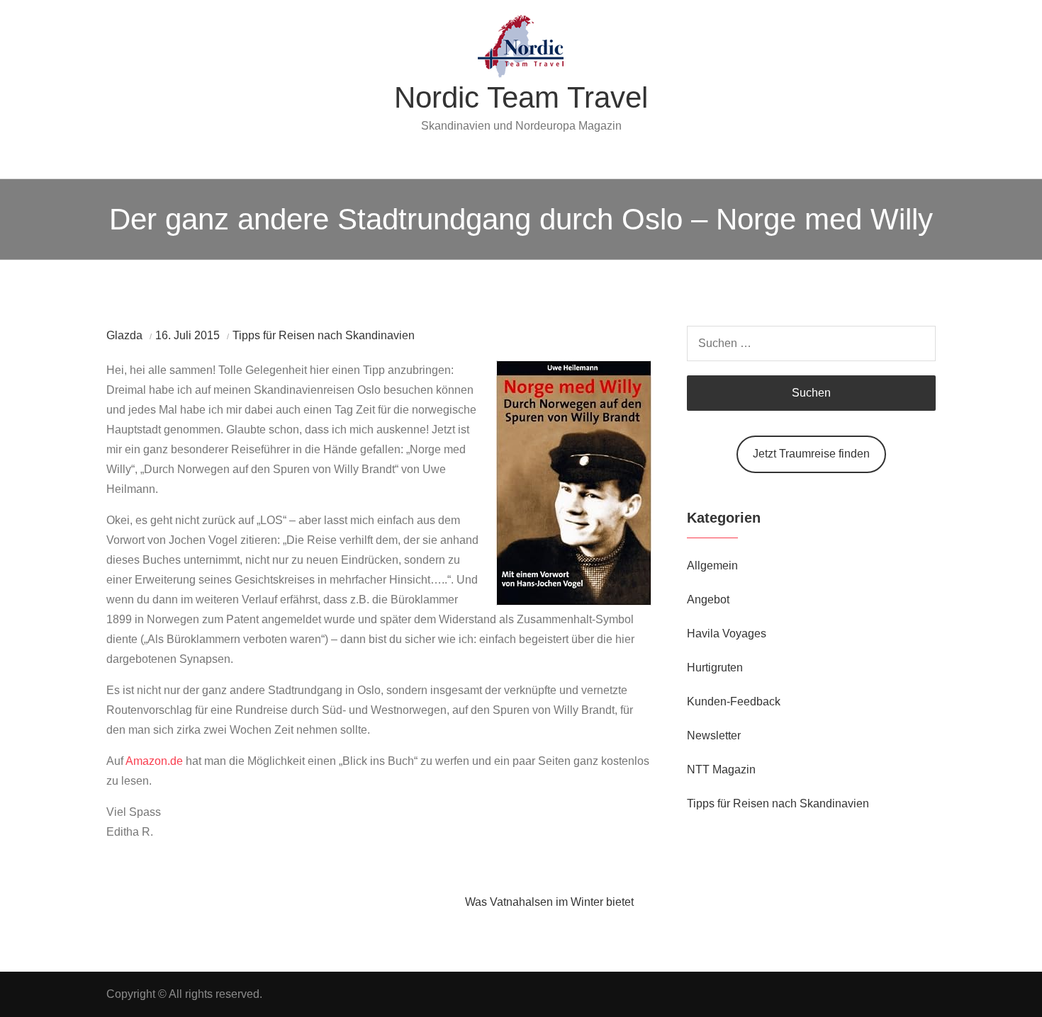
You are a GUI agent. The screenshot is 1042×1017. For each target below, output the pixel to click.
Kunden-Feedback (733, 701)
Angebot (708, 599)
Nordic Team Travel (521, 97)
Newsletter (714, 735)
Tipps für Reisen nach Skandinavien (324, 335)
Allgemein (712, 565)
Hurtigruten (715, 667)
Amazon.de (154, 761)
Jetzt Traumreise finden (811, 454)
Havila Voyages (726, 633)
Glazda (124, 335)
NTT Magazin (721, 769)
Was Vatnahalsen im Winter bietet (549, 902)
